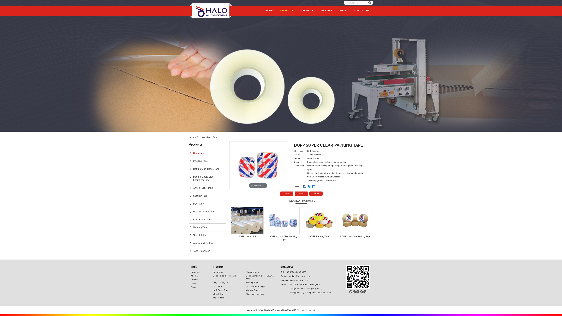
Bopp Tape (212, 137)
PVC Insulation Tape (204, 211)
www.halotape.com (299, 280)
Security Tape (200, 196)
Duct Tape (198, 203)
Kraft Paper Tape (202, 219)
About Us (307, 10)
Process (326, 10)
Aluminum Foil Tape (203, 243)
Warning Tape (200, 227)
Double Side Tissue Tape (206, 169)
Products (286, 10)
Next (301, 194)
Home (269, 10)
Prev (287, 194)
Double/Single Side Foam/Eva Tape (203, 178)
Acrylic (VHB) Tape (203, 188)
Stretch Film (199, 235)
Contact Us (362, 10)
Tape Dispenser (201, 251)
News (343, 10)
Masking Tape (200, 161)
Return (316, 194)
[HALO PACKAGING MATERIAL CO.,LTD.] (210, 10)
